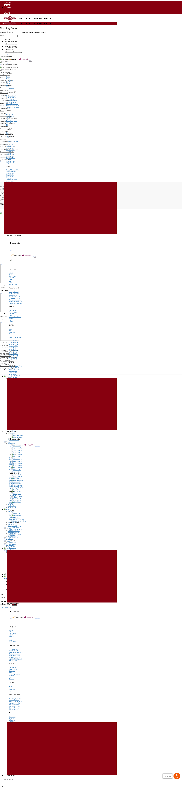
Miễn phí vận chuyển (11, 44)
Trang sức (7, 39)
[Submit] (5, 35)
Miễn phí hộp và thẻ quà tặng (13, 52)
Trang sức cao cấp (13, 603)
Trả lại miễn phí (9, 49)
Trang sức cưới (11, 431)
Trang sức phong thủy (14, 235)
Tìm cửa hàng (7, 7)
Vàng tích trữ (11, 775)
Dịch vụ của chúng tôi (11, 41)
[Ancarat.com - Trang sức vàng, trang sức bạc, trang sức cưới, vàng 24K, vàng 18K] (27, 21)
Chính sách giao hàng (11, 46)
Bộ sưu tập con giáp (12, 141)
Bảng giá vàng (7, 2)
